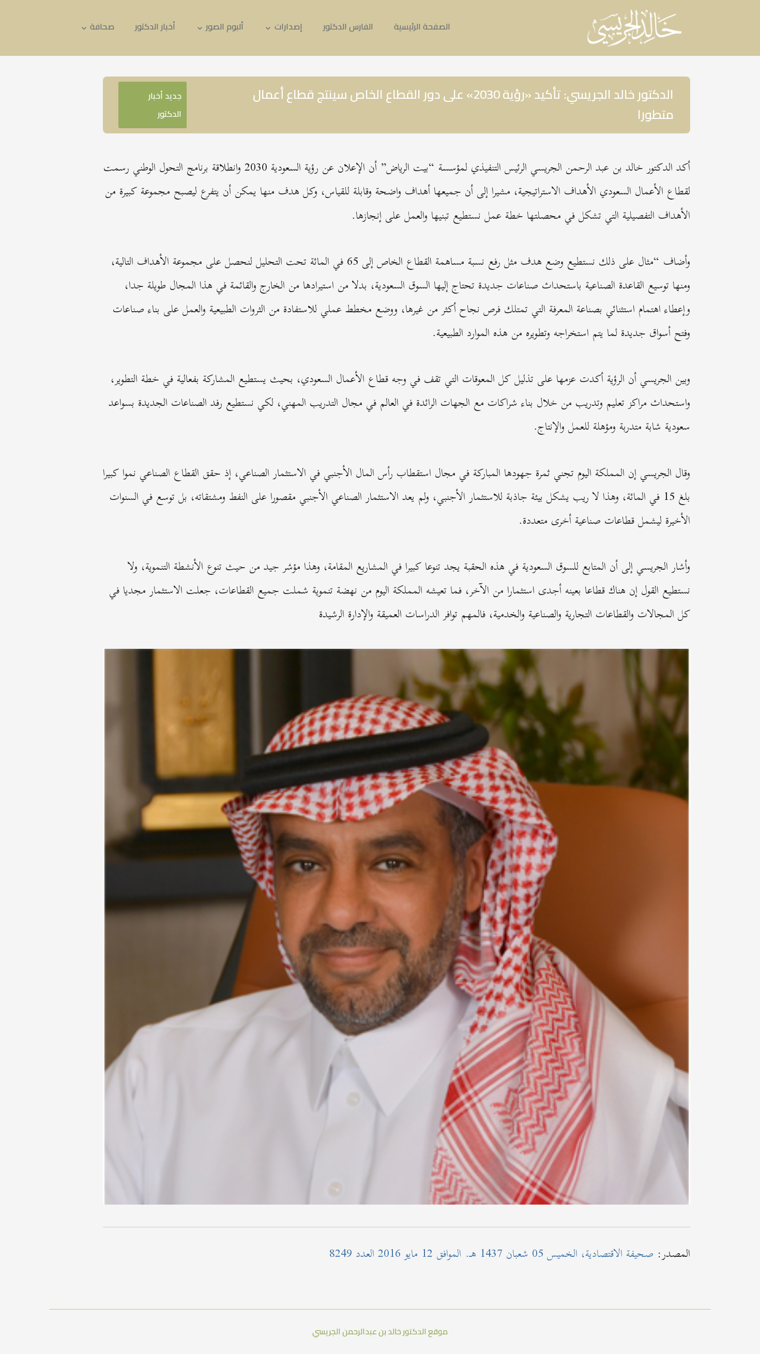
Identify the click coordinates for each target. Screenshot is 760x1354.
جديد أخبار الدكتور (164, 104)
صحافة (102, 26)
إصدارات (288, 26)
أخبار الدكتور (155, 26)
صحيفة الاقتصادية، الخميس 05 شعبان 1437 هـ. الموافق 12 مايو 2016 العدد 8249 (491, 1254)
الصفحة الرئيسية (422, 26)
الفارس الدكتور (348, 26)
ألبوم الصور (225, 26)
